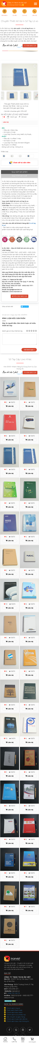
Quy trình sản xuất (19, 176)
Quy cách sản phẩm (20, 172)
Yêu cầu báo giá (20, 296)
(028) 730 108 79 (14, 993)
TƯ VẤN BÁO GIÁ (30, 46)
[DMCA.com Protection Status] (10, 1001)
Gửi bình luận (29, 350)
